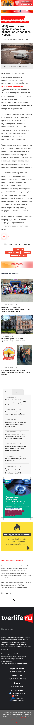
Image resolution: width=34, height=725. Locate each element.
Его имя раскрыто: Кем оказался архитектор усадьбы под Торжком (15, 413)
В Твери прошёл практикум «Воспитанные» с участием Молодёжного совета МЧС (13, 471)
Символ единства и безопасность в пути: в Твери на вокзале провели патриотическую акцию (15, 448)
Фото (26, 21)
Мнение (13, 17)
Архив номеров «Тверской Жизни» (12, 560)
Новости (21, 17)
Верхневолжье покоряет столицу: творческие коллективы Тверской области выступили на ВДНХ (15, 436)
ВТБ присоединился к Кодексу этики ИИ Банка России (15, 460)
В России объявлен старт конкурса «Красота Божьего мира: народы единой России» (15, 372)
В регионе (5, 17)
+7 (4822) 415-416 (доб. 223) (17, 678)
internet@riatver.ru (17, 686)
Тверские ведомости (18, 693)
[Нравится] (3, 236)
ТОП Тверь (18, 696)
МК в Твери (19, 698)
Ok (17, 722)
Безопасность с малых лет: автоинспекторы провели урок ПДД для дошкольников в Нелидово (15, 309)
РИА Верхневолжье (18, 700)
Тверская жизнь (8, 21)
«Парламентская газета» (12, 86)
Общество (6, 19)
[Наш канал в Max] (14, 600)
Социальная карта (17, 19)
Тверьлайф (18, 21)
